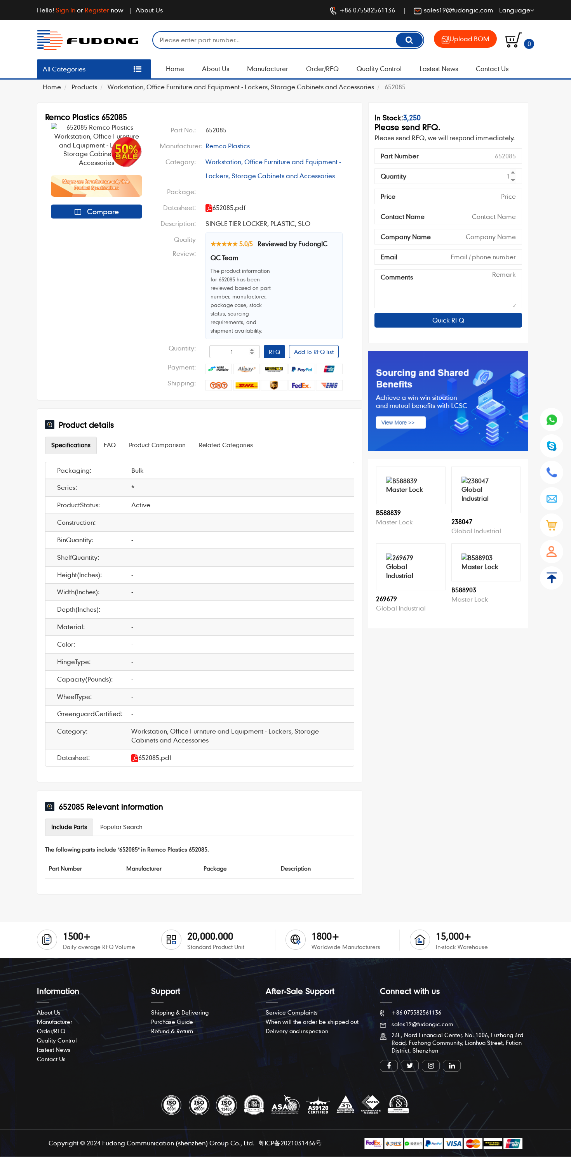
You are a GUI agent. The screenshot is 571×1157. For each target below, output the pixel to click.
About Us (149, 10)
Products (84, 87)
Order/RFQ (322, 68)
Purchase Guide (172, 1021)
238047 (461, 521)
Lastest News (439, 68)
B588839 (388, 512)
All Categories (64, 69)
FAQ (110, 445)
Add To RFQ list (314, 351)
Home (175, 68)
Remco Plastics (227, 146)
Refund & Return (172, 1030)
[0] (513, 39)
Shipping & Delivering (180, 1012)
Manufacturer (267, 68)
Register (97, 10)
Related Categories (226, 445)
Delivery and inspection (297, 1030)
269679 (386, 599)
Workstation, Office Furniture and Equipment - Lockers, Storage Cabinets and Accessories (241, 87)
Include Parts (69, 827)
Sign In (65, 10)
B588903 (463, 590)
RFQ (274, 351)
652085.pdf (154, 757)
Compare (102, 211)
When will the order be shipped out (312, 1021)
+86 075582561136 (367, 10)
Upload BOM (469, 39)
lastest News (54, 1049)
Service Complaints (292, 1012)
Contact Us (492, 68)
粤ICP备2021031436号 (290, 1143)
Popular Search (121, 827)
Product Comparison (157, 445)
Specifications (71, 445)
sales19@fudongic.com (458, 10)
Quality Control (379, 68)
